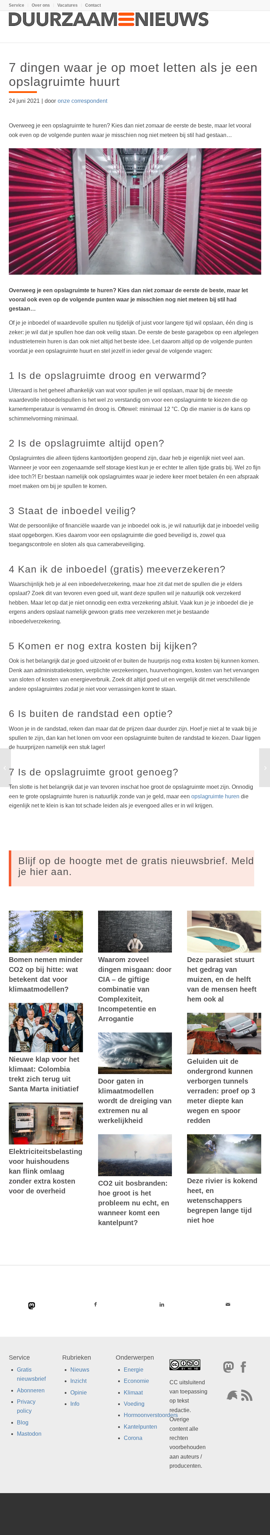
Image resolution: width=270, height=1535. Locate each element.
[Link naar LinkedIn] (162, 1304)
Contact (93, 5)
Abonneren (31, 1390)
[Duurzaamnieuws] (109, 27)
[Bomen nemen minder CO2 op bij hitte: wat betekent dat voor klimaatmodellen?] (46, 931)
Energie (133, 1370)
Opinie (78, 1393)
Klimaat (133, 1393)
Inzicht (78, 1381)
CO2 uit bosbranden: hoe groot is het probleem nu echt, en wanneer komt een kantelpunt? (133, 1203)
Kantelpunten (140, 1427)
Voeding (134, 1404)
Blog (22, 1422)
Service (16, 5)
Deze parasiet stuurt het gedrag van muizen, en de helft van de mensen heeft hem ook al (222, 979)
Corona (133, 1438)
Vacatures (67, 5)
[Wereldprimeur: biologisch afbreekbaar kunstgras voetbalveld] (5, 767)
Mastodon (29, 1434)
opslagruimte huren (215, 796)
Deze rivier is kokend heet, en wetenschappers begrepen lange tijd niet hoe (222, 1200)
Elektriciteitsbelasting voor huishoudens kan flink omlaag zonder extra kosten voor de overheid (45, 1171)
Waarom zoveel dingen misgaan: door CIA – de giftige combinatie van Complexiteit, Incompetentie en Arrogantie (135, 989)
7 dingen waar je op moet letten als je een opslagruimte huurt (133, 74)
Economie (136, 1381)
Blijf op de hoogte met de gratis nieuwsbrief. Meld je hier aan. (136, 866)
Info (74, 1404)
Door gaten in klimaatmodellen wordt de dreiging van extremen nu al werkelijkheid (135, 1100)
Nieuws (79, 1370)
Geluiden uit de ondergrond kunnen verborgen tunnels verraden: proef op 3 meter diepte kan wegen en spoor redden (221, 1090)
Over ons (41, 5)
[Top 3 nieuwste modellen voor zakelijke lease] (264, 767)
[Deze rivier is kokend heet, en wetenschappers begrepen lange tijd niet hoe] (224, 1154)
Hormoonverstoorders (151, 1415)
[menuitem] (18, 5)
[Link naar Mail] (228, 1304)
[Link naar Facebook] (95, 1304)
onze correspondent (82, 101)
